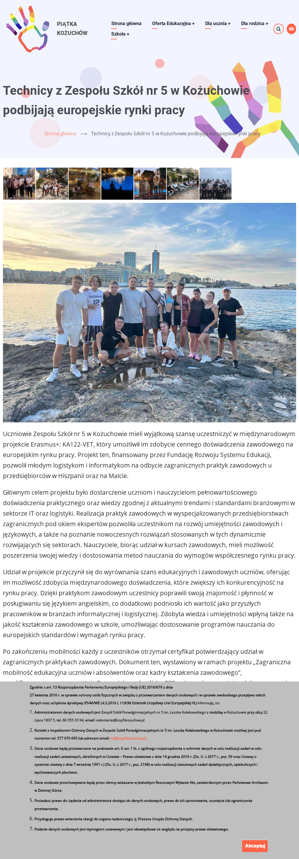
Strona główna (126, 23)
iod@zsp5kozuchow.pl (128, 738)
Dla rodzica (254, 23)
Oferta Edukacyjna (173, 23)
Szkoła (120, 34)
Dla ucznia (218, 23)
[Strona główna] (27, 28)
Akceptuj (255, 845)
